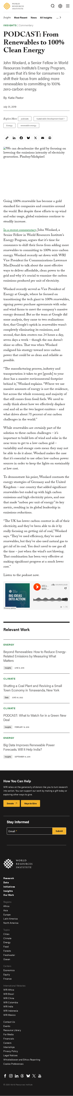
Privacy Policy (10, 1051)
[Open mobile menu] (67, 6)
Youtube (39, 1076)
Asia (5, 910)
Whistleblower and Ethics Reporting (21, 1059)
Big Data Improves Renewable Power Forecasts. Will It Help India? (29, 747)
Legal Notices (10, 1055)
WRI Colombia (10, 1002)
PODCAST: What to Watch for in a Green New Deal (34, 717)
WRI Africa (8, 989)
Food (5, 946)
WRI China (8, 998)
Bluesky (28, 1076)
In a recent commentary (19, 230)
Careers (7, 1042)
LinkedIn (16, 1076)
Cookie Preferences (13, 1063)
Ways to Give (30, 803)
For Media (8, 1034)
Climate (9, 678)
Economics (9, 970)
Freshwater (9, 955)
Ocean (6, 959)
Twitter (34, 1076)
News (34, 17)
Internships (9, 1047)
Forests (7, 950)
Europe (7, 914)
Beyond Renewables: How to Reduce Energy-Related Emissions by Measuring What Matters (35, 656)
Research (8, 878)
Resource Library (12, 1030)
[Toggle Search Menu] (53, 6)
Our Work (8, 894)
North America (11, 922)
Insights (7, 18)
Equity (6, 974)
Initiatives (9, 886)
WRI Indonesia (10, 1010)
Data (6, 882)
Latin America (10, 918)
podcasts (25, 118)
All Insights (46, 17)
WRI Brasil (8, 993)
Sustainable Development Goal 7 (50, 118)
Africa (6, 906)
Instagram (11, 1076)
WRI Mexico (9, 1014)
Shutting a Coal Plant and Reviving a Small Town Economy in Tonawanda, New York (32, 687)
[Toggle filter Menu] (60, 6)
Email (11, 831)
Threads (22, 1076)
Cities (6, 934)
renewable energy (28, 125)
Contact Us (9, 1021)
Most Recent (20, 17)
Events (6, 1026)
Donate (10, 803)
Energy (9, 125)
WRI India (8, 1006)
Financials (8, 1038)
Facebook (5, 1076)
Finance (7, 978)
